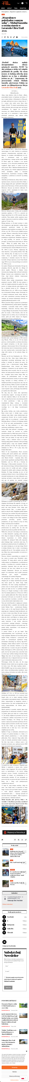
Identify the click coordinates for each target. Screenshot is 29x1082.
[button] (26, 1051)
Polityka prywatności (14, 1079)
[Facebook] (14, 917)
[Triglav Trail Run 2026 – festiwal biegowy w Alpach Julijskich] (23, 1031)
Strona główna (5, 11)
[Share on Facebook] (5, 37)
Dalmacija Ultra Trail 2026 (15, 900)
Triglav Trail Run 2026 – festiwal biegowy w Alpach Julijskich (9, 1032)
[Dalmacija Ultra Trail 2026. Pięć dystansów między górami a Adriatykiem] (23, 1041)
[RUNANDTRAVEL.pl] (6, 3)
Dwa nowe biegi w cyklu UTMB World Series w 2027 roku (9, 1006)
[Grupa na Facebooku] (4, 942)
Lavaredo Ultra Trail (10, 87)
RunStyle (12, 869)
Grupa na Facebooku (9, 946)
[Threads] (14, 932)
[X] (14, 921)
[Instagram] (14, 925)
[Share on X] (8, 37)
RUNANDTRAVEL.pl (6, 1010)
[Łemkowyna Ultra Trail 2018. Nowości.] (5, 883)
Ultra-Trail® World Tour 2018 (17, 862)
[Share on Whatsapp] (11, 37)
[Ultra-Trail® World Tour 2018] (5, 863)
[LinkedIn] (14, 928)
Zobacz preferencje (14, 1076)
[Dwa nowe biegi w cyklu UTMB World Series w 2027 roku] (23, 1005)
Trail (3, 14)
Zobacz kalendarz (7, 904)
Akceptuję (14, 1067)
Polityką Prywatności (9, 981)
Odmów (14, 1072)
